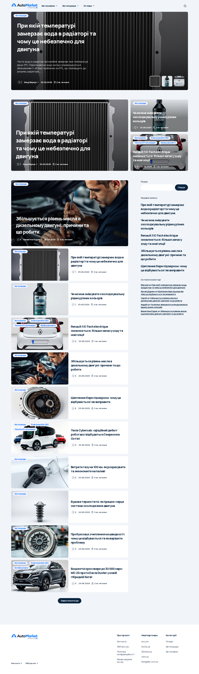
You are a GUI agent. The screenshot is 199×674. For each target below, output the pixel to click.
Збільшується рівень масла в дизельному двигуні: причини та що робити (163, 255)
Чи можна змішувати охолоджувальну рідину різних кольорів (162, 224)
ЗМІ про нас (30, 663)
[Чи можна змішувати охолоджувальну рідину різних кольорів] (99, 51)
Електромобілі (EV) (160, 138)
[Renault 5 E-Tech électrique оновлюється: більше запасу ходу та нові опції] (159, 152)
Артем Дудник (148, 291)
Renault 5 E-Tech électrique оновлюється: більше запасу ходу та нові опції (161, 239)
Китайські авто (21, 568)
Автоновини (140, 138)
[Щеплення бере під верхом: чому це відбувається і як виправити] (39, 403)
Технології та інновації (145, 142)
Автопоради (21, 15)
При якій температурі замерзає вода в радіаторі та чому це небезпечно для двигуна (162, 209)
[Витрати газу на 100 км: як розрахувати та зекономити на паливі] (39, 472)
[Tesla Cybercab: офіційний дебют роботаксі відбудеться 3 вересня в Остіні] (39, 438)
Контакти (15, 663)
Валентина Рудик (149, 311)
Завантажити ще (70, 600)
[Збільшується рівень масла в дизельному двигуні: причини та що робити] (69, 213)
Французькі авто (168, 142)
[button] (185, 6)
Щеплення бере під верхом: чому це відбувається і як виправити (164, 268)
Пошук (144, 181)
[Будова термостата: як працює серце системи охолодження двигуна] (39, 507)
